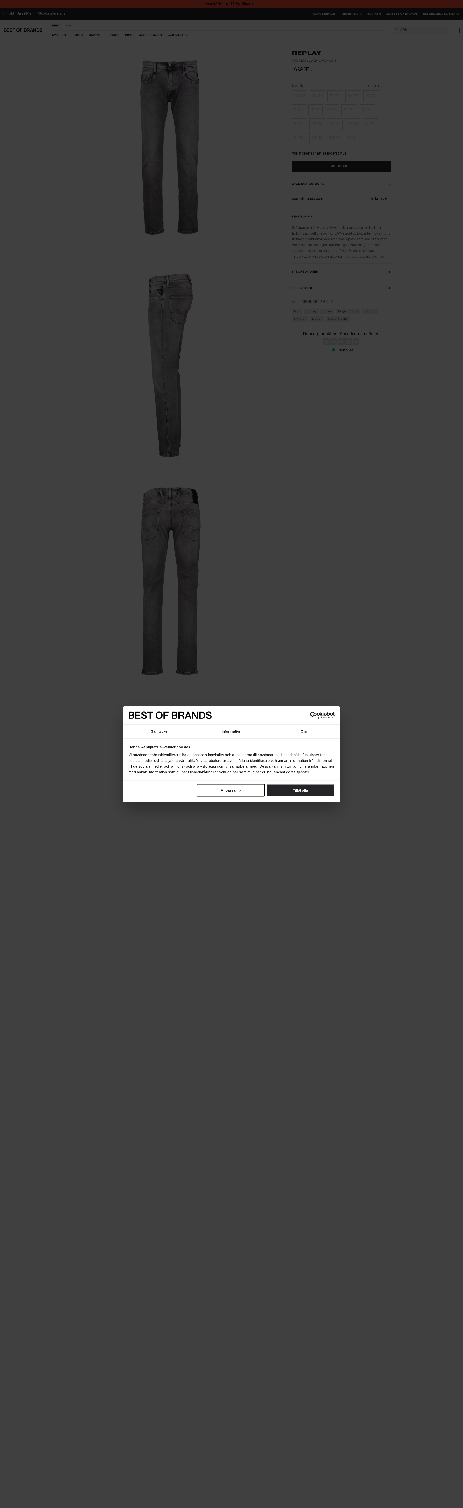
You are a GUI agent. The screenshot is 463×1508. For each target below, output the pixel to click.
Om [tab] (304, 731)
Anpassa (228, 790)
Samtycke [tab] (159, 731)
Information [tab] (231, 731)
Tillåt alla (300, 790)
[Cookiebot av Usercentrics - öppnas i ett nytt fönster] (314, 715)
